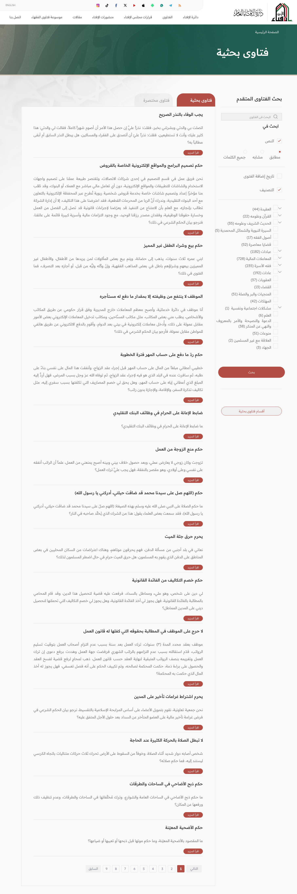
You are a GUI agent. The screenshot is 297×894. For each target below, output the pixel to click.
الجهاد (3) (263, 347)
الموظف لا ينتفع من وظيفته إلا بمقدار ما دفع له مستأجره (151, 296)
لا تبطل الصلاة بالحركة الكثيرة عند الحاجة (166, 740)
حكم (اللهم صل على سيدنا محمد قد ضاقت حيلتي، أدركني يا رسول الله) (139, 492)
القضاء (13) (262, 287)
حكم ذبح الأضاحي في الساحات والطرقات (166, 783)
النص (269, 140)
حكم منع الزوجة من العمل (179, 449)
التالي (194, 869)
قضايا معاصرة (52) (256, 244)
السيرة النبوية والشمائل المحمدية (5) (243, 230)
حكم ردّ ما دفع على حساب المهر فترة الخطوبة (161, 354)
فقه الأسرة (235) (258, 265)
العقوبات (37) (261, 280)
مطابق (275, 157)
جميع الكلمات (234, 157)
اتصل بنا (15, 17)
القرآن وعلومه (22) (257, 216)
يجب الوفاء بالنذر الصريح (181, 114)
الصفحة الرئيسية (267, 32)
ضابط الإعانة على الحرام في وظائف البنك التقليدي (158, 412)
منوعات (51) (262, 333)
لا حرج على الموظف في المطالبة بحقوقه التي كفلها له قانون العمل (143, 630)
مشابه (258, 157)
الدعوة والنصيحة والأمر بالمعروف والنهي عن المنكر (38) (242, 323)
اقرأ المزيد (193, 152)
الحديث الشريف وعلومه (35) (249, 223)
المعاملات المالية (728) (254, 258)
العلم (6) (265, 315)
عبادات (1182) (260, 251)
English (10, 5)
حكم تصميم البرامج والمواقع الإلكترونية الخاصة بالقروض (151, 165)
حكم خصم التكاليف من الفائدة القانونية (167, 580)
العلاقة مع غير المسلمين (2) (250, 340)
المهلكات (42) (260, 301)
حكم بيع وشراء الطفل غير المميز (173, 245)
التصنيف (267, 189)
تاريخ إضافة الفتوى (259, 176)
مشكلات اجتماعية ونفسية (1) (248, 308)
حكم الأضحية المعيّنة (184, 827)
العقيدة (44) (262, 209)
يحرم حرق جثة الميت (184, 536)
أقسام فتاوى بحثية (251, 411)
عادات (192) (262, 272)
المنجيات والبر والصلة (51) (251, 294)
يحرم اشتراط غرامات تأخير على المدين (168, 696)
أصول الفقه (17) (259, 237)
